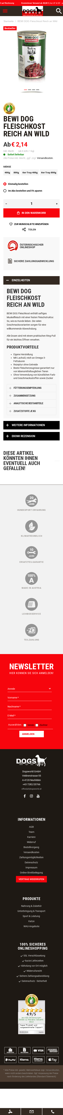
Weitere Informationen (28, 445)
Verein (31, 745)
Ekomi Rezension (23, 456)
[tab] (31, 300)
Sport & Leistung (31, 936)
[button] (26, 109)
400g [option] (7, 192)
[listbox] (31, 192)
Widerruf (31, 862)
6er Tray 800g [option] (48, 192)
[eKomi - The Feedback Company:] (9, 133)
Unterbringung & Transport (31, 931)
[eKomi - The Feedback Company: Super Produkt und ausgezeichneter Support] (31, 1034)
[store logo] (32, 11)
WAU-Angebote (31, 946)
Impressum (31, 887)
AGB (31, 846)
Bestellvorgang (31, 867)
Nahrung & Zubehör (31, 925)
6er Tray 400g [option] (30, 192)
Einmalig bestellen (18, 203)
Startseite (9, 41)
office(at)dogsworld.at (31, 809)
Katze (31, 941)
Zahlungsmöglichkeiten (31, 877)
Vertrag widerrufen (31, 899)
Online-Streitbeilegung (31, 892)
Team (31, 851)
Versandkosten (31, 872)
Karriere (31, 856)
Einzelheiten (21, 300)
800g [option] (16, 192)
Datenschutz (31, 882)
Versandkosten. (45, 178)
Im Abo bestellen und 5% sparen (25, 210)
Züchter (43, 745)
